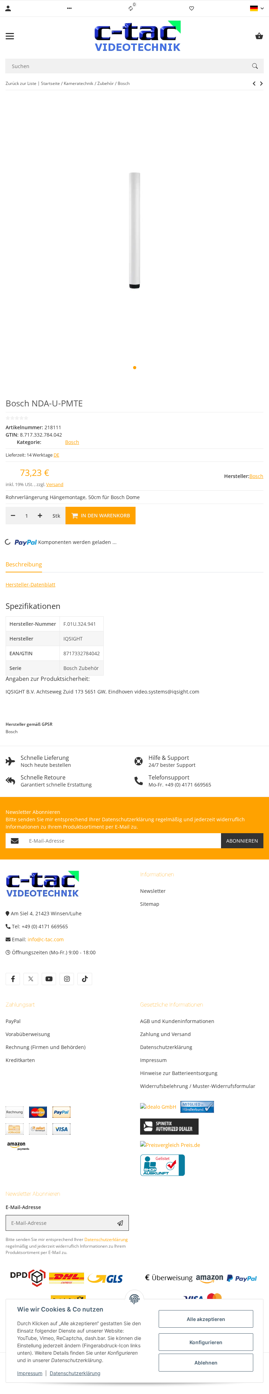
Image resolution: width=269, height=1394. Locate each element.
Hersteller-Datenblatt (30, 584)
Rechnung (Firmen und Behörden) (45, 1047)
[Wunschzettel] (191, 8)
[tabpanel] (134, 230)
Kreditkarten (20, 1060)
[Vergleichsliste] (130, 8)
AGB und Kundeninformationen (177, 1021)
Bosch (72, 442)
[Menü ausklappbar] (10, 36)
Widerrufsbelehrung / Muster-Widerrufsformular (197, 1086)
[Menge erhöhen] (40, 515)
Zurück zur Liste (21, 83)
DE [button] (56, 455)
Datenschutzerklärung (75, 1373)
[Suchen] (255, 66)
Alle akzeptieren (206, 1319)
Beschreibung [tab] (24, 564)
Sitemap (149, 904)
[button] (69, 8)
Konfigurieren (205, 1342)
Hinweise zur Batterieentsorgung (179, 1073)
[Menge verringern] (13, 515)
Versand (54, 484)
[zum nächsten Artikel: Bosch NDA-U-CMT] (254, 83)
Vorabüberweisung (28, 1034)
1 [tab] (134, 367)
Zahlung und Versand (165, 1034)
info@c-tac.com (46, 939)
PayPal (13, 1021)
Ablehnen (206, 1363)
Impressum (29, 1373)
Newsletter (153, 891)
